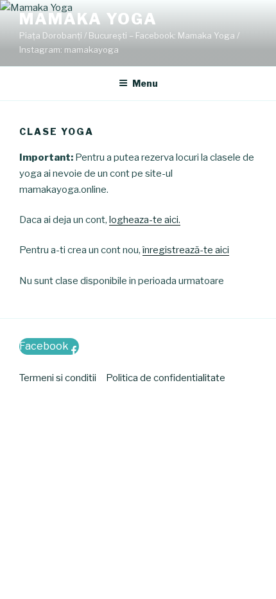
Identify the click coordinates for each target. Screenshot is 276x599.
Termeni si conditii (57, 378)
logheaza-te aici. (144, 220)
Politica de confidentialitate (165, 378)
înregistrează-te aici (185, 250)
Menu (145, 83)
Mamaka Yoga (88, 19)
